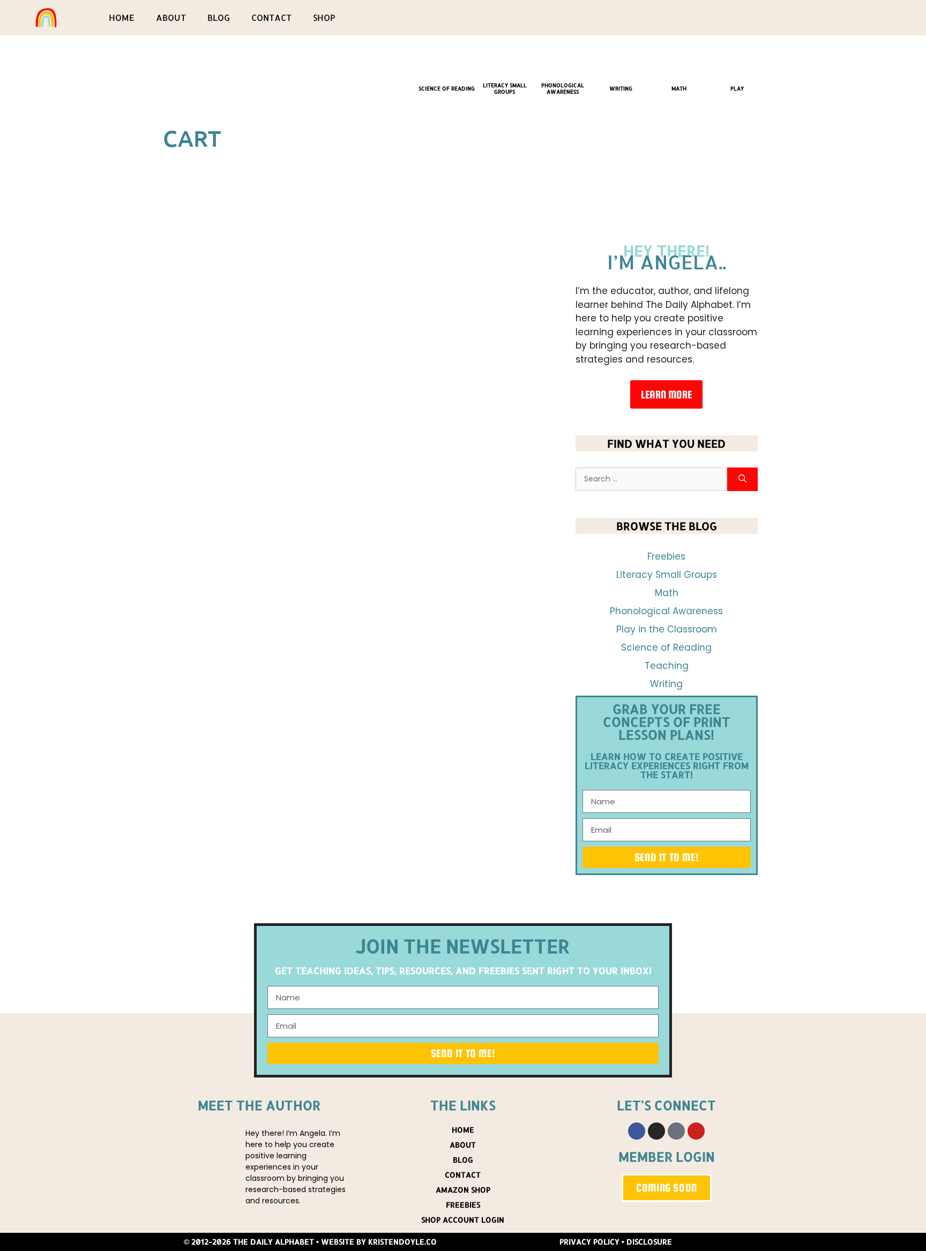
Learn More (666, 394)
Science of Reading (447, 88)
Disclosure (649, 1241)
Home (122, 17)
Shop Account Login (462, 1219)
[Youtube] (696, 1131)
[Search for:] (651, 480)
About (171, 17)
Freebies (666, 556)
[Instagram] (656, 1131)
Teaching (667, 665)
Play (737, 88)
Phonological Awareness (562, 88)
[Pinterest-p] (676, 1131)
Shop (324, 17)
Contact (271, 17)
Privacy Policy (589, 1241)
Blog (218, 17)
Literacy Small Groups (505, 88)
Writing (620, 88)
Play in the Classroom (666, 629)
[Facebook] (636, 1131)
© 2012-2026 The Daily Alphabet (249, 1241)
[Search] (742, 480)
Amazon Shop (463, 1189)
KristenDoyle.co (402, 1241)
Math (678, 88)
